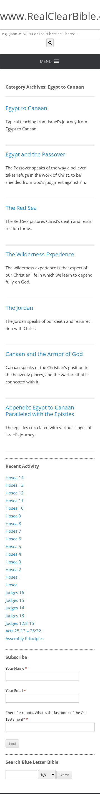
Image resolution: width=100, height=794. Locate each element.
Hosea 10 (15, 508)
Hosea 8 (13, 523)
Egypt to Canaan (26, 108)
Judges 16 (15, 592)
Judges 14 (15, 607)
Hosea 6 (13, 539)
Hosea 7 (13, 531)
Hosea (12, 584)
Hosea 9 (13, 516)
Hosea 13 (15, 485)
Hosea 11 (15, 500)
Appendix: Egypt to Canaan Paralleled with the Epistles (40, 411)
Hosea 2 (13, 569)
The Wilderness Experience (40, 254)
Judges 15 (15, 600)
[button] (46, 61)
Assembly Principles (25, 638)
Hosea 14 (15, 477)
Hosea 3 (13, 561)
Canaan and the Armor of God (44, 354)
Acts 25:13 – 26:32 (23, 631)
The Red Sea (21, 208)
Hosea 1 (13, 577)
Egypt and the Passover (35, 154)
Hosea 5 (13, 546)
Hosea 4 (13, 554)
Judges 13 (15, 615)
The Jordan (19, 307)
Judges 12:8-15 (20, 623)
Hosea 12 (15, 493)
